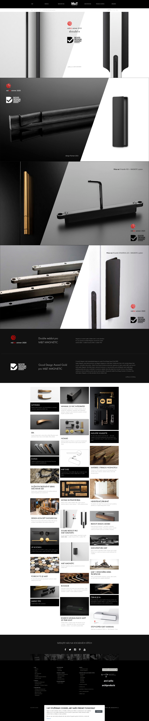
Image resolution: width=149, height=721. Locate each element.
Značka (36, 669)
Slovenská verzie (84, 669)
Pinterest (82, 679)
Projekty (59, 669)
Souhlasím (99, 711)
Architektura (87, 3)
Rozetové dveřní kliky (40, 682)
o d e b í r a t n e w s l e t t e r (109, 669)
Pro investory (38, 673)
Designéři (60, 670)
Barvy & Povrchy (38, 693)
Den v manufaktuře (84, 691)
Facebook (82, 674)
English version (84, 670)
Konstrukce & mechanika (40, 690)
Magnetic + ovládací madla (41, 685)
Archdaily (82, 682)
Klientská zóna (61, 679)
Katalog (47, 3)
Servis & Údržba (61, 676)
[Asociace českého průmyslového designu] (108, 675)
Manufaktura (61, 3)
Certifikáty (37, 695)
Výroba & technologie (40, 689)
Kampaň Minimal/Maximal (40, 676)
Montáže (60, 677)
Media (36, 672)
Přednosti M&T (38, 692)
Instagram (82, 677)
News (36, 670)
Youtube (82, 680)
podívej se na (74, 66)
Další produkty (38, 683)
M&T (32, 3)
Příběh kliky (82, 693)
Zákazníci (115, 3)
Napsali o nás (38, 678)
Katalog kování (83, 684)
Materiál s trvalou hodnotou (87, 689)
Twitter (81, 676)
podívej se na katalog (130, 377)
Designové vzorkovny (63, 674)
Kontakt (36, 675)
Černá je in (82, 686)
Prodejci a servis (100, 3)
